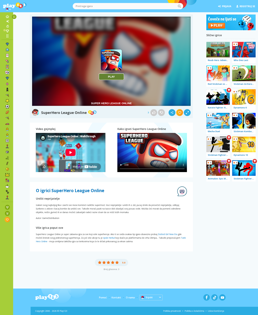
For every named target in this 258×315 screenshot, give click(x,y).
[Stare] (7, 158)
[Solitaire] (7, 72)
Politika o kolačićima (194, 310)
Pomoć (103, 297)
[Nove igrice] (7, 21)
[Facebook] (206, 297)
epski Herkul (109, 237)
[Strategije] (7, 175)
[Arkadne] (7, 146)
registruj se (247, 6)
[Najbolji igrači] (7, 31)
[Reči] (7, 141)
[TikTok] (214, 297)
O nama (130, 297)
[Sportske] (7, 112)
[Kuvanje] (7, 186)
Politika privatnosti (172, 310)
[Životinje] (7, 192)
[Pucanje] (7, 118)
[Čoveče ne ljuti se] (231, 29)
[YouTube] (222, 297)
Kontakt (116, 297)
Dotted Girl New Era (167, 234)
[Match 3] (7, 44)
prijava (226, 6)
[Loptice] (7, 61)
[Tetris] (7, 180)
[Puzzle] (7, 50)
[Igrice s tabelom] (7, 207)
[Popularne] (7, 26)
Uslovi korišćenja (216, 310)
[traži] (179, 6)
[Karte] (7, 67)
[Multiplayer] (7, 197)
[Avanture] (7, 169)
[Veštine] (7, 163)
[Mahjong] (7, 55)
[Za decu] (7, 135)
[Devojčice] (7, 129)
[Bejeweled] (7, 78)
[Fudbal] (7, 106)
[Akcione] (7, 95)
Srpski (149, 297)
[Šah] (7, 89)
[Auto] (7, 123)
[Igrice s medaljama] (7, 213)
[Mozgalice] (7, 84)
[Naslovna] (7, 17)
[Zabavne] (7, 101)
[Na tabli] (7, 152)
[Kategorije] (7, 36)
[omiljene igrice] (7, 219)
